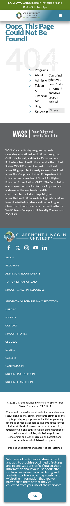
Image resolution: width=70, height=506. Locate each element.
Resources (41, 111)
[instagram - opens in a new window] (26, 248)
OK (35, 495)
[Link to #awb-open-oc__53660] (60, 15)
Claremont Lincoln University (22, 206)
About (39, 75)
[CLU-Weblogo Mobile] (27, 14)
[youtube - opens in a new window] (35, 248)
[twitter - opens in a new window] (17, 248)
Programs (41, 70)
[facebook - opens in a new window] (8, 248)
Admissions (42, 80)
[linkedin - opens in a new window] (44, 248)
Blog (38, 106)
